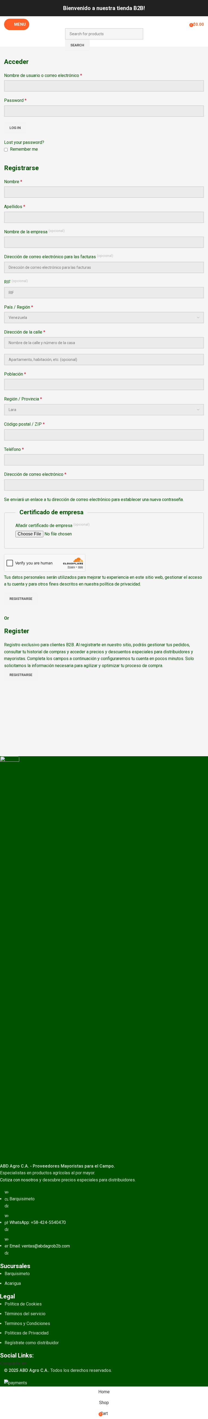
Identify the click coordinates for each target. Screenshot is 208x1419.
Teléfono (14, 449)
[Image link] (9, 959)
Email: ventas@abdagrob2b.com (39, 1245)
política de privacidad (120, 584)
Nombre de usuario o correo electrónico (43, 75)
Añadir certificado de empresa (52, 525)
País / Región (18, 307)
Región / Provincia (23, 399)
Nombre (13, 181)
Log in (15, 128)
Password (15, 100)
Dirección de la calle (24, 332)
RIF (16, 282)
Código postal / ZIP (24, 424)
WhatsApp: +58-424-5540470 (37, 1222)
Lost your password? (24, 142)
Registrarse (20, 599)
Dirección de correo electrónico (35, 474)
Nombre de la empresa (34, 231)
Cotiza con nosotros (19, 1179)
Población (15, 374)
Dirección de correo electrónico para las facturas (58, 256)
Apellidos (14, 206)
